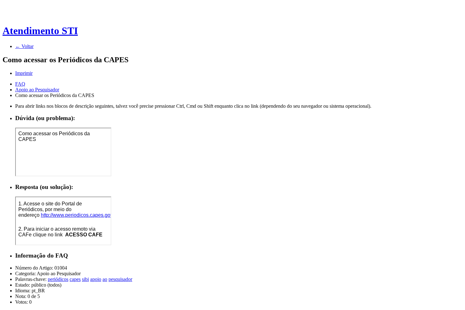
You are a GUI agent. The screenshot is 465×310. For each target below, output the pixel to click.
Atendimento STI (40, 30)
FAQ (20, 84)
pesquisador (120, 279)
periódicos (58, 279)
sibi (85, 279)
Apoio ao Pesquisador (37, 89)
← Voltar (24, 46)
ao (104, 279)
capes (75, 279)
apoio (95, 279)
